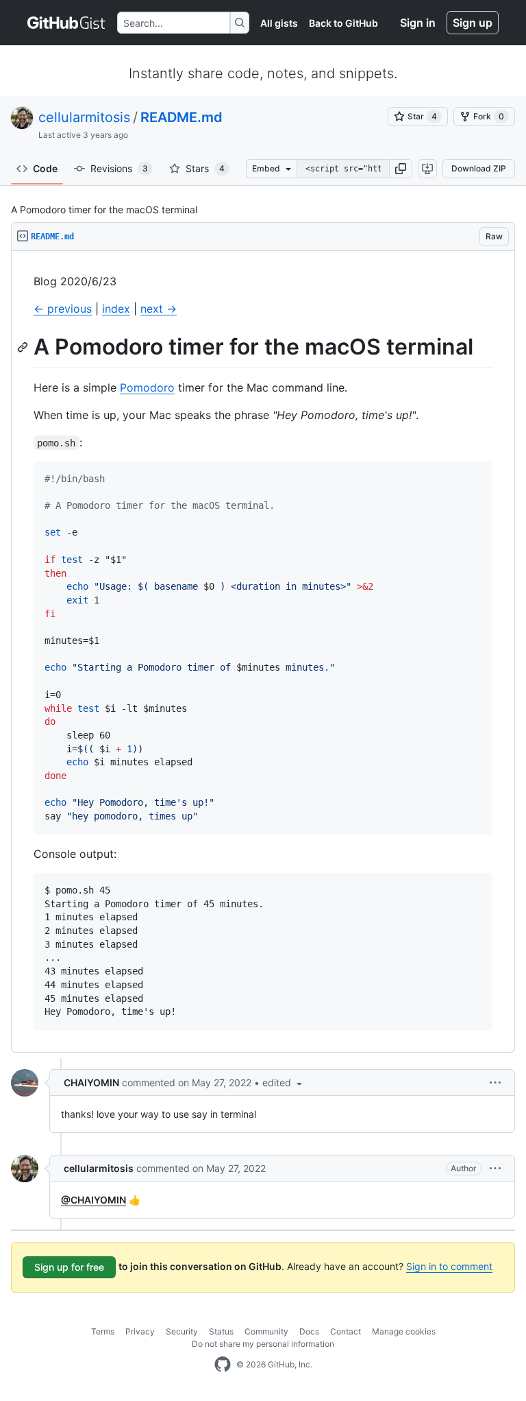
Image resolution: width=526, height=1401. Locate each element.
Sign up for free (69, 1267)
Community (266, 1331)
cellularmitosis (84, 117)
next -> (158, 308)
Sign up (472, 22)
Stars (205, 168)
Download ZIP (478, 168)
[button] (400, 168)
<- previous (63, 308)
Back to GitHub (343, 23)
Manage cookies (404, 1331)
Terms (102, 1331)
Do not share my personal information (263, 1344)
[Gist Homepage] (66, 22)
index (116, 308)
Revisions (119, 168)
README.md (181, 117)
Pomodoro (147, 387)
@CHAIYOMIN (93, 1200)
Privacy (140, 1331)
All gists (279, 23)
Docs (309, 1331)
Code (45, 168)
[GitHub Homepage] (222, 1365)
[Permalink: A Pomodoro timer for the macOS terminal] (24, 347)
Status (221, 1331)
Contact (345, 1331)
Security (182, 1331)
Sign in (418, 22)
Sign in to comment (449, 1266)
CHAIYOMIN (91, 1082)
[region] (263, 652)
